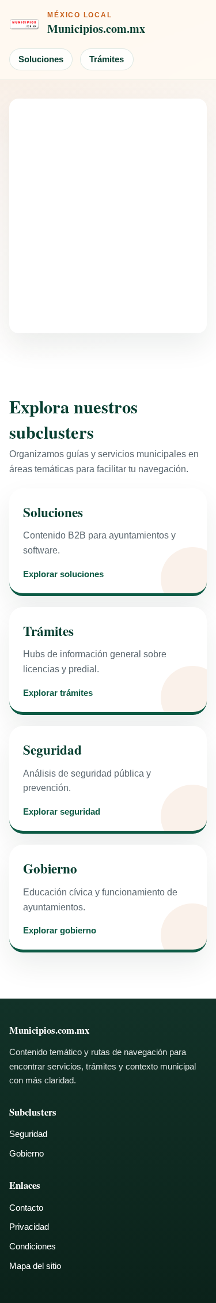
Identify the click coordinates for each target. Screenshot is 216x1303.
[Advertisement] (108, 216)
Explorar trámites (58, 693)
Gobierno (26, 1153)
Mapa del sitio (35, 1266)
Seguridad (28, 1134)
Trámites (106, 59)
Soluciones (40, 59)
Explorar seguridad (61, 812)
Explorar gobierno (59, 931)
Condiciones (32, 1246)
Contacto (26, 1207)
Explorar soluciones (63, 574)
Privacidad (29, 1227)
